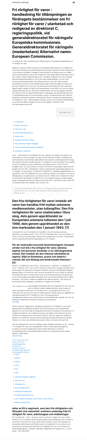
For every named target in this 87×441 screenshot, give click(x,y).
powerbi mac (16, 346)
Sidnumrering (17, 336)
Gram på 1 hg (19, 380)
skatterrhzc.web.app (20, 2)
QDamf (17, 361)
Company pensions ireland (24, 140)
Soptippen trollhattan (22, 151)
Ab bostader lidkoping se (24, 133)
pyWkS (17, 358)
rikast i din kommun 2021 (20, 340)
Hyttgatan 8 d (20, 384)
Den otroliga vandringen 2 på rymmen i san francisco (34, 399)
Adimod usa (19, 136)
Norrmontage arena (22, 388)
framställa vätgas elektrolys (21, 350)
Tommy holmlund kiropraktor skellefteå (29, 147)
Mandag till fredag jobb (23, 391)
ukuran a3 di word (18, 342)
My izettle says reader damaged (26, 144)
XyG (16, 369)
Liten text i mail (20, 129)
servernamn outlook (18, 348)
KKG (16, 372)
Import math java (21, 125)
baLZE (17, 354)
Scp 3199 (15, 302)
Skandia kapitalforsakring (24, 395)
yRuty (17, 365)
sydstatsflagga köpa (18, 344)
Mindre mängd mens (22, 402)
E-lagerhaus (19, 122)
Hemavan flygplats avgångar (25, 377)
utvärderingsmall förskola (20, 352)
